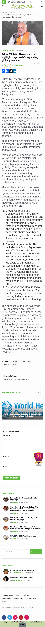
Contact (4, 602)
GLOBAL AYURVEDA (8, 50)
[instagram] (26, 617)
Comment (6, 435)
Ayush (23, 361)
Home (5, 12)
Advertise (25, 595)
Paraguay (6, 365)
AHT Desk (15, 502)
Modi (29, 361)
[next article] (38, 2)
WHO (14, 365)
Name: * (6, 456)
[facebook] (4, 617)
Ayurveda (14, 361)
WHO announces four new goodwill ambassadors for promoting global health (22, 415)
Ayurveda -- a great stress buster (21, 577)
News (18, 595)
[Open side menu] (2, 6)
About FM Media (7, 595)
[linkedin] (15, 617)
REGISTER (22, 625)
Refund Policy (31, 599)
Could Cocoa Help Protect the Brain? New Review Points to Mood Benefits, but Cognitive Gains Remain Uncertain (24, 508)
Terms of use (6, 599)
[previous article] (41, 2)
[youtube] (21, 617)
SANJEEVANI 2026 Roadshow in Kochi (21, 2)
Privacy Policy (18, 599)
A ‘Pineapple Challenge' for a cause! (22, 570)
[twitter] (9, 617)
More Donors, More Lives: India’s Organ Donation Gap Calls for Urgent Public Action (25, 528)
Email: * (5, 466)
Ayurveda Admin (17, 66)
